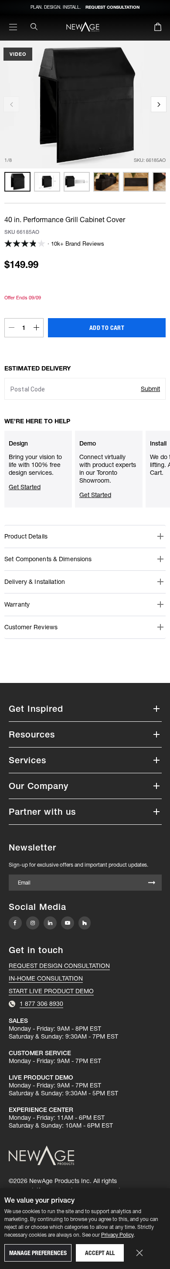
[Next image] (159, 104)
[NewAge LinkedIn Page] (50, 922)
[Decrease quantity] (11, 328)
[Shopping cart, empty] (157, 28)
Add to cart (106, 328)
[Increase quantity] (36, 328)
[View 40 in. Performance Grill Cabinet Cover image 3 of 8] (77, 182)
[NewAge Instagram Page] (32, 922)
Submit (150, 389)
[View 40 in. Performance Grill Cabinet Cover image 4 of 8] (106, 182)
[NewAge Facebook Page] (15, 922)
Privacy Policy (117, 1234)
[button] (85, 536)
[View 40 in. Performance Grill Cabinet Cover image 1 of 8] (17, 182)
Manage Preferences (38, 1253)
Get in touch (36, 950)
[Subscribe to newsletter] (152, 883)
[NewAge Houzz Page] (84, 922)
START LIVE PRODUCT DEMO (51, 991)
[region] (85, 182)
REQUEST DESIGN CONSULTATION (59, 966)
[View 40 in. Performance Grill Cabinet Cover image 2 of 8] (47, 182)
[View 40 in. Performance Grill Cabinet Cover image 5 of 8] (136, 182)
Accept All (100, 1253)
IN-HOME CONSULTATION (46, 978)
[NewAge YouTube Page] (67, 922)
